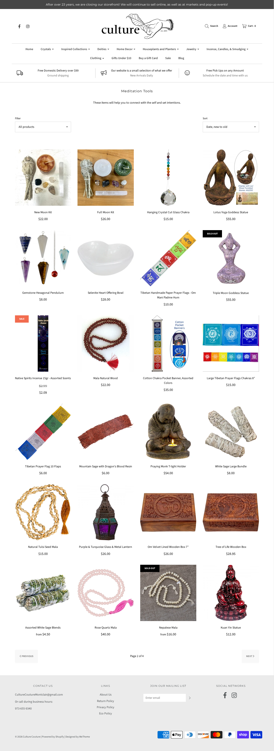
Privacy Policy (105, 707)
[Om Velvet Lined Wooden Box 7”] (168, 512)
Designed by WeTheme (78, 737)
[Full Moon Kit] (105, 177)
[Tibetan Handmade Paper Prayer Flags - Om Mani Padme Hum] (168, 258)
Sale (168, 58)
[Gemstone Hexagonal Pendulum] (43, 258)
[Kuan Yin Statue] (231, 593)
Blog (181, 58)
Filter (18, 118)
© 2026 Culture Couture (27, 737)
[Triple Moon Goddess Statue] (231, 258)
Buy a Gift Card (148, 58)
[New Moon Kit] (43, 177)
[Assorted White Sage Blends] (43, 593)
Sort (205, 118)
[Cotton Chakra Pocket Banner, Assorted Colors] (168, 343)
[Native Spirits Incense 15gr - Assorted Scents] (43, 343)
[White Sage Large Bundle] (231, 431)
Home (29, 49)
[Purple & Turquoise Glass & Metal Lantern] (105, 512)
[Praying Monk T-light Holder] (168, 431)
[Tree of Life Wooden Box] (231, 512)
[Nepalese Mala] (168, 593)
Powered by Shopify (53, 737)
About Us (106, 695)
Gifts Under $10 (121, 58)
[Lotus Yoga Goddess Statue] (231, 177)
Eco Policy (105, 713)
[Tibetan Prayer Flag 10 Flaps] (43, 431)
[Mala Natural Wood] (105, 343)
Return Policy (105, 701)
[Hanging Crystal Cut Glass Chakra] (168, 177)
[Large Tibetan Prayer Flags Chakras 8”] (231, 343)
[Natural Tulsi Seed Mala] (43, 512)
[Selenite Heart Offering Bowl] (105, 258)
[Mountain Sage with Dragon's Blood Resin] (105, 431)
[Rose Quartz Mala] (105, 593)
